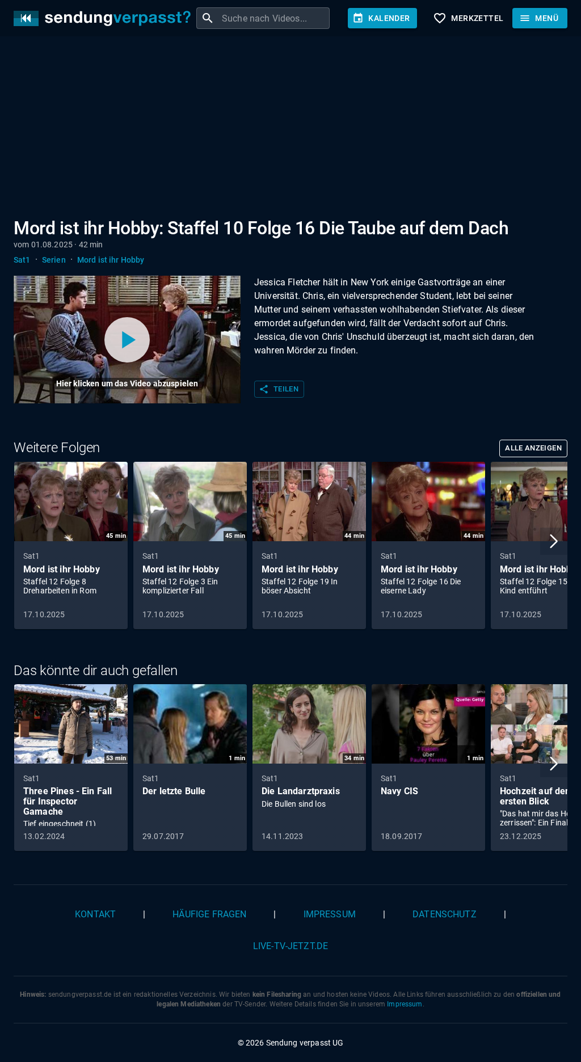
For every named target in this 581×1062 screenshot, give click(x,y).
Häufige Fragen (209, 914)
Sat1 (22, 259)
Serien (54, 259)
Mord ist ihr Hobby (111, 259)
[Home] (105, 18)
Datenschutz (444, 914)
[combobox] (274, 18)
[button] (553, 541)
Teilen (278, 389)
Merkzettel (468, 18)
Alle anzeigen (533, 448)
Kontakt (95, 914)
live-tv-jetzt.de (290, 946)
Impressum (330, 914)
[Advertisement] (290, 129)
